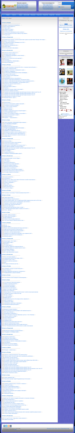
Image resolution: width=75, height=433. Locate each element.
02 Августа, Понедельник (7, 395)
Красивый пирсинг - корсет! (10, 97)
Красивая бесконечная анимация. (11, 339)
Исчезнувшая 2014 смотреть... (23, 7)
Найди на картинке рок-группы (10, 283)
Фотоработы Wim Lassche (9, 74)
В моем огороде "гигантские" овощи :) (12, 387)
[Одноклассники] (8, 426)
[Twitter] (6, 426)
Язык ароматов (7, 269)
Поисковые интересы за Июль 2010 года (12, 293)
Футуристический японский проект (11, 365)
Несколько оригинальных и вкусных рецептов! (13, 170)
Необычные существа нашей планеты (12, 83)
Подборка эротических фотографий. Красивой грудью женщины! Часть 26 (19, 147)
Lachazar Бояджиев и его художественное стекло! (14, 247)
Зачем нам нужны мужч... (48, 7)
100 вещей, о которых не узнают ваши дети (13, 268)
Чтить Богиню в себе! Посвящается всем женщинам (15, 277)
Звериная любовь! (8, 185)
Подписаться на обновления (66, 31)
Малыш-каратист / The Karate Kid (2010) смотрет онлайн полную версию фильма (21, 292)
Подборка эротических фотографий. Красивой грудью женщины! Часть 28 (19, 93)
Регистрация (69, 9)
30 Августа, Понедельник (7, 37)
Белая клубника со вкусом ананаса (11, 198)
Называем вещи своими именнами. (11, 163)
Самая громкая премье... (48, 8)
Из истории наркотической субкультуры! (12, 406)
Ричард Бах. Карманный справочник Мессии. (13, 246)
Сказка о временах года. (9, 377)
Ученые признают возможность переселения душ (14, 134)
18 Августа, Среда (6, 212)
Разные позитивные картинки (10, 364)
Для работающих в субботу (10, 86)
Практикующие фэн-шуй (9, 402)
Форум (20, 14)
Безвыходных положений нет (10, 313)
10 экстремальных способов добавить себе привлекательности (17, 310)
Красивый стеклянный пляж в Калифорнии (13, 234)
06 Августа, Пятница (6, 352)
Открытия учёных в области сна (11, 52)
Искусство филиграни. (9, 62)
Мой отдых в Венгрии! (8, 312)
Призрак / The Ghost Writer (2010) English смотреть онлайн (16, 409)
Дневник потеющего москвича (10, 309)
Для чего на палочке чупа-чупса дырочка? (13, 58)
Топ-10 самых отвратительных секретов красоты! (14, 133)
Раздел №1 (39, 14)
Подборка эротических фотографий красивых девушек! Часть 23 (17, 369)
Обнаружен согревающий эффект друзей (13, 153)
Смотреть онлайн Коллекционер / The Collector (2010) (15, 354)
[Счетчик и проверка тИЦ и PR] (65, 115)
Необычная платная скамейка (10, 343)
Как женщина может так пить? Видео (12, 158)
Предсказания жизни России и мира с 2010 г (13, 258)
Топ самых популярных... (48, 6)
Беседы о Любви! (7, 294)
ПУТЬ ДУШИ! (7, 161)
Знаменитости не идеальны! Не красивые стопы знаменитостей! (17, 233)
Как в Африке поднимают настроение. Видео (13, 146)
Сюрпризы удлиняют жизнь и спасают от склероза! (15, 383)
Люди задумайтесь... (8, 217)
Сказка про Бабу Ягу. (8, 176)
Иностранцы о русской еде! (10, 167)
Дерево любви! (7, 226)
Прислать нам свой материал (66, 25)
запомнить (62, 6)
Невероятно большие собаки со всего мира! (13, 89)
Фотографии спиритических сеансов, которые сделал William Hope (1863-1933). (21, 360)
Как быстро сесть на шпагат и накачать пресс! (14, 403)
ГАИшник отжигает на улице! (10, 316)
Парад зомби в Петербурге (10, 216)
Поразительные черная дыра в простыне (13, 321)
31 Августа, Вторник (6, 22)
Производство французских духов (11, 304)
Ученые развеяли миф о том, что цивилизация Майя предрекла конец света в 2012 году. (22, 200)
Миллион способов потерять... (22, 4)
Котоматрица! (7, 76)
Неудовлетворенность (9, 152)
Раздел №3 (51, 14)
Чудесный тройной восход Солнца (11, 323)
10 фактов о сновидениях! (9, 71)
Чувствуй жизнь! (7, 56)
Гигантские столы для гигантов (10, 357)
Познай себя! (7, 34)
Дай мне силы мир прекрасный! (10, 126)
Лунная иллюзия (7, 318)
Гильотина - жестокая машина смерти (12, 232)
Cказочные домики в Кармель (10, 165)
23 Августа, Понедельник (7, 138)
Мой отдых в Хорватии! (9, 290)
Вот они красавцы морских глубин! (11, 358)
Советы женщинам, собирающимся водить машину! (15, 122)
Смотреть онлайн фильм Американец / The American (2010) (16, 79)
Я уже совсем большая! (9, 317)
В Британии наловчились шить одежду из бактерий (15, 390)
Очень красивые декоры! (9, 149)
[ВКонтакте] (4, 426)
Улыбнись (6, 87)
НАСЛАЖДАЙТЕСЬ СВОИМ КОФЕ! (11, 61)
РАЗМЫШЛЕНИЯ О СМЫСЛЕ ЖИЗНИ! (12, 272)
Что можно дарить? (8, 245)
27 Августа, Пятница (6, 64)
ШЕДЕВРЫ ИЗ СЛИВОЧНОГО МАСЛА (12, 130)
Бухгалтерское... (7, 102)
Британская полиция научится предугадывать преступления (17, 201)
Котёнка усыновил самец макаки (11, 47)
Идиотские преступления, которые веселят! (13, 229)
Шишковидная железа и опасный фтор (12, 78)
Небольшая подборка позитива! (11, 90)
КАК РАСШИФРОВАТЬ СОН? (10, 112)
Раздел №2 (45, 14)
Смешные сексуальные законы (10, 372)
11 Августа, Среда (6, 279)
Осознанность (7, 178)
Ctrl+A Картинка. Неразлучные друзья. (12, 282)
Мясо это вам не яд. (8, 300)
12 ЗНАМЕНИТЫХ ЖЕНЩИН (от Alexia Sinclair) (14, 55)
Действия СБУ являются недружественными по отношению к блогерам (19, 398)
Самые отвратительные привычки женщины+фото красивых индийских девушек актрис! (22, 411)
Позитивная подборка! (9, 249)
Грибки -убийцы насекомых (10, 214)
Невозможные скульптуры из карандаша (12, 303)
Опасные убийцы (7, 141)
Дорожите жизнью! (8, 109)
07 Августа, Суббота (6, 347)
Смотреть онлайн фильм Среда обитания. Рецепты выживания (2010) (19, 81)
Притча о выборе (7, 85)
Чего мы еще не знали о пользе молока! (12, 142)
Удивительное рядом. (8, 419)
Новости (14, 14)
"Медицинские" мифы (8, 301)
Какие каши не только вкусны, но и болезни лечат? (14, 145)
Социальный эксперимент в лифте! (11, 114)
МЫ (5, 262)
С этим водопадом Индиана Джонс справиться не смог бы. (16, 208)
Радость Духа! (7, 27)
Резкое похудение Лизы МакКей (11, 345)
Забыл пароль (64, 9)
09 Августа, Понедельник (7, 328)
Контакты (58, 14)
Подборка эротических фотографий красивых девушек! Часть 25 (17, 367)
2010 (7, 18)
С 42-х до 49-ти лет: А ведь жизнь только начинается (15, 418)
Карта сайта (57, 428)
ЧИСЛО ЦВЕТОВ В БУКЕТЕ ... (10, 129)
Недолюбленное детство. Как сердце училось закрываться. (16, 298)
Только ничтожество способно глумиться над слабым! (15, 33)
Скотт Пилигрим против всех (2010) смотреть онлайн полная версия (18, 325)
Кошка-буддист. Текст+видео (10, 241)
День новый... (7, 183)
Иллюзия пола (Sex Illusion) (10, 287)
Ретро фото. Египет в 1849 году (10, 363)
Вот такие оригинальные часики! (11, 252)
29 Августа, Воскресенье (7, 50)
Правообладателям (65, 428)
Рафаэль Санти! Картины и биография (12, 407)
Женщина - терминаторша (9, 349)
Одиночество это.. (8, 125)
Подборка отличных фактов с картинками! (13, 203)
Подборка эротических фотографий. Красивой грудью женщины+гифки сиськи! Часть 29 (22, 92)
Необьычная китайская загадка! (11, 143)
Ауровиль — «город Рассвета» (10, 117)
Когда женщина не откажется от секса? (12, 96)
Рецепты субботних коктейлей (10, 261)
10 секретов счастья (8, 389)
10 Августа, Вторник (6, 306)
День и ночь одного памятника (10, 289)
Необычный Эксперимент (9, 286)
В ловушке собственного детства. (11, 263)
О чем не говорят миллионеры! (10, 413)
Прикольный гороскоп (8, 393)
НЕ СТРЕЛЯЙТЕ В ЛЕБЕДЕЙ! (10, 123)
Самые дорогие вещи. (8, 197)
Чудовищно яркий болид (9, 336)
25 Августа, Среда (6, 119)
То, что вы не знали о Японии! (10, 106)
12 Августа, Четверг (6, 275)
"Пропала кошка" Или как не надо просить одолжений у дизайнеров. (18, 356)
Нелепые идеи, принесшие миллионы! (12, 204)
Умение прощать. (7, 391)
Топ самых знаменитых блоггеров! (11, 172)
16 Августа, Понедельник (7, 238)
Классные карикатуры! (9, 205)
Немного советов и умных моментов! (12, 218)
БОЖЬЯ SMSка (7, 136)
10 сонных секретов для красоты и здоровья (13, 400)
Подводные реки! (7, 320)
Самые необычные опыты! (10, 410)
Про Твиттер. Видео (8, 187)
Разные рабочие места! (9, 399)
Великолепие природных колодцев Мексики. (13, 330)
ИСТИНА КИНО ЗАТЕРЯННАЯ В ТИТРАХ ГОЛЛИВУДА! (15, 72)
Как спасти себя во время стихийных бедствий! (14, 103)
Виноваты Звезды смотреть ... (22, 5)
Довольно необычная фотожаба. (11, 166)
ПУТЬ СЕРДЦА (7, 150)
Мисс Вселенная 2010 (9, 186)
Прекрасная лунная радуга (10, 338)
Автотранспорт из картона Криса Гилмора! (13, 169)
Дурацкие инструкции (8, 43)
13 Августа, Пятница (6, 266)
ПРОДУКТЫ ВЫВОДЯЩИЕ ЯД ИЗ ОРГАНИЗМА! (14, 127)
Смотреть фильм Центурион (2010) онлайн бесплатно (15, 324)
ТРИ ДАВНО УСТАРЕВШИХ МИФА (11, 332)
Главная (7, 14)
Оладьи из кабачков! (8, 30)
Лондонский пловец (8, 385)
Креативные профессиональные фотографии (14, 230)
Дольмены (6, 243)
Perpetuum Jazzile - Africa (9, 259)
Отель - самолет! (7, 210)
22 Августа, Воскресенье (7, 155)
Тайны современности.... (48, 4)
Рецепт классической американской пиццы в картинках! (15, 227)
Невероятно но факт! (8, 29)
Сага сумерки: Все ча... (48, 5)
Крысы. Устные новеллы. (9, 41)
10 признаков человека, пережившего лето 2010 (14, 42)
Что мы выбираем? (8, 296)
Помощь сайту (66, 29)
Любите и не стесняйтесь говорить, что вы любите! (14, 113)
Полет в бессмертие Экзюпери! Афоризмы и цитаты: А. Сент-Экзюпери (19, 314)
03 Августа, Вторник (6, 381)
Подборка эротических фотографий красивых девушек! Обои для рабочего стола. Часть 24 (23, 368)
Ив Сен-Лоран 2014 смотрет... (23, 6)
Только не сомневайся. (9, 182)
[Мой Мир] (11, 426)
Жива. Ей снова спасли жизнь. (10, 181)
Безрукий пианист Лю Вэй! (9, 54)
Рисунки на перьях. (8, 116)
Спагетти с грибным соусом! (10, 68)
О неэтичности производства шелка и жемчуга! (14, 32)
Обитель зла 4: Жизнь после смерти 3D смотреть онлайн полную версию (19, 179)
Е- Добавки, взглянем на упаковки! (11, 105)
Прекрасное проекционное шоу (11, 45)
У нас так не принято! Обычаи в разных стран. (14, 220)
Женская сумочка (7, 236)
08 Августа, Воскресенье (7, 334)
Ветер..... (6, 225)
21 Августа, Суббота (6, 174)
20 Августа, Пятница (6, 190)
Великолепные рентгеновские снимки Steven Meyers (15, 371)
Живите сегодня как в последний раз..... (12, 25)
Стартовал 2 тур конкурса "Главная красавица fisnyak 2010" (16, 192)
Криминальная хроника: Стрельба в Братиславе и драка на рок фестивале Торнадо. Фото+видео (24, 39)
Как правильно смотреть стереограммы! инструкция (15, 340)
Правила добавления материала (66, 27)
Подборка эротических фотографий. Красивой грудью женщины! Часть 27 (19, 94)
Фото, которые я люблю (9, 250)
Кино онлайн (26, 14)
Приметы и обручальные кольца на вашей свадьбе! (15, 110)
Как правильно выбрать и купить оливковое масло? (15, 132)
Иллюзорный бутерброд (9, 285)
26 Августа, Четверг (6, 99)
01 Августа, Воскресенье (7, 415)
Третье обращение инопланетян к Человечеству (14, 271)
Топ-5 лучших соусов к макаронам (11, 75)
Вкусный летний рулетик (9, 162)
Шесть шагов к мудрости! (9, 26)
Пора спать (6, 159)
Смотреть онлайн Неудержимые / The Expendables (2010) (16, 82)
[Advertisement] (66, 42)
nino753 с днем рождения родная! (11, 386)
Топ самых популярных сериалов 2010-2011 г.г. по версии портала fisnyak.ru (20, 67)
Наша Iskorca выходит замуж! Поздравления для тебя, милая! (17, 378)
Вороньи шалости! (8, 107)
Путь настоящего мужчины (9, 256)
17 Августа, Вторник (6, 222)
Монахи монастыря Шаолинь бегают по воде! (13, 207)
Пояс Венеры (7, 342)
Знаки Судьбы (7, 46)
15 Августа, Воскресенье (7, 254)
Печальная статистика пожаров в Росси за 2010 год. (15, 405)
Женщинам (33, 14)
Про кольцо (6, 59)
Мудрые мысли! (7, 297)
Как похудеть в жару (8, 242)
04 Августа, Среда (6, 375)
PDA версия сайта (50, 428)
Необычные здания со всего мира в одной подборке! (15, 361)
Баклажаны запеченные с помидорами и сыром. (14, 69)
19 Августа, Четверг (6, 195)
